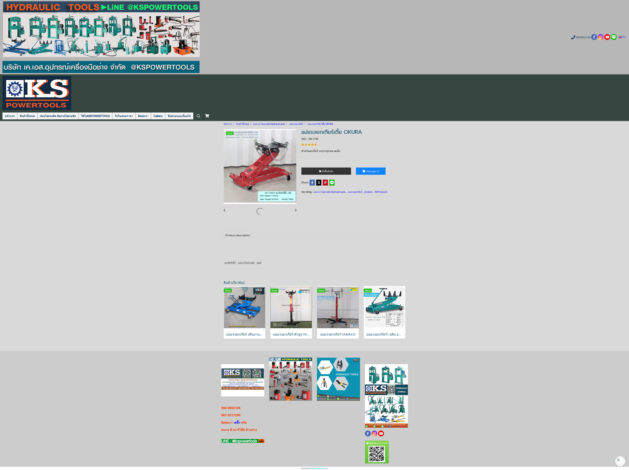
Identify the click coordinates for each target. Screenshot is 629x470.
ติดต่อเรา (143, 115)
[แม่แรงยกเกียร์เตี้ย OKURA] (260, 166)
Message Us (373, 171)
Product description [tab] (237, 235)
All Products (381, 192)
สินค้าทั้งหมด (27, 115)
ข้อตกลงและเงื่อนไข (179, 115)
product (368, 192)
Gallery (158, 115)
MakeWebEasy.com (319, 468)
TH (623, 37)
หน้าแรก (10, 115)
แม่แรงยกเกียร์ (355, 192)
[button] (620, 461)
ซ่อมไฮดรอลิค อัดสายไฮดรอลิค (58, 115)
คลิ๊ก (237, 422)
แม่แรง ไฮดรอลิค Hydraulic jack (330, 192)
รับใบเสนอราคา (124, 115)
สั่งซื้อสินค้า (327, 171)
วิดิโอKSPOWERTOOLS (95, 115)
